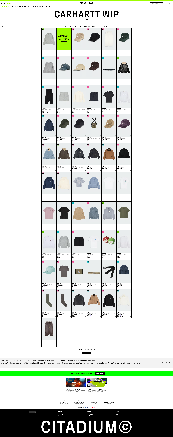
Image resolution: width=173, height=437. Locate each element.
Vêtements (25, 6)
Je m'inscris (69, 393)
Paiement (59, 415)
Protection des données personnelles (20, 435)
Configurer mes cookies (6, 435)
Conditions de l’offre (70, 435)
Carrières (2, 435)
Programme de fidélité (89, 414)
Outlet (48, 6)
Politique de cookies (12, 435)
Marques (18, 6)
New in (12, 6)
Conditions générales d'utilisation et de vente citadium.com (32, 435)
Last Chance (5, 6)
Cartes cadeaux (88, 415)
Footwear (33, 6)
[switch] (35, 412)
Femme (5, 3)
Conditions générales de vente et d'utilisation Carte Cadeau (47, 435)
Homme (2, 3)
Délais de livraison (60, 414)
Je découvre (91, 393)
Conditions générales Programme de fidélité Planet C (61, 435)
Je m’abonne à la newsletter (99, 373)
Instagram (116, 414)
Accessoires (41, 6)
